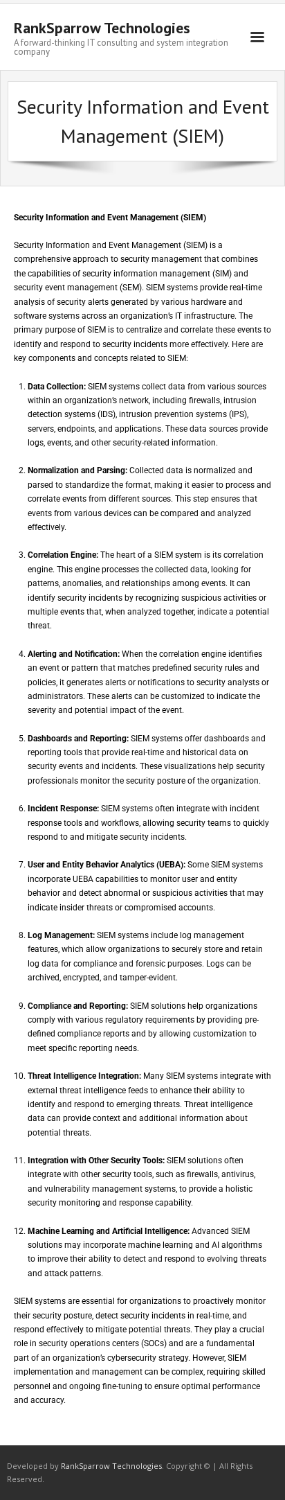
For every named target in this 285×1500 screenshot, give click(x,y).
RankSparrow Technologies (111, 1466)
